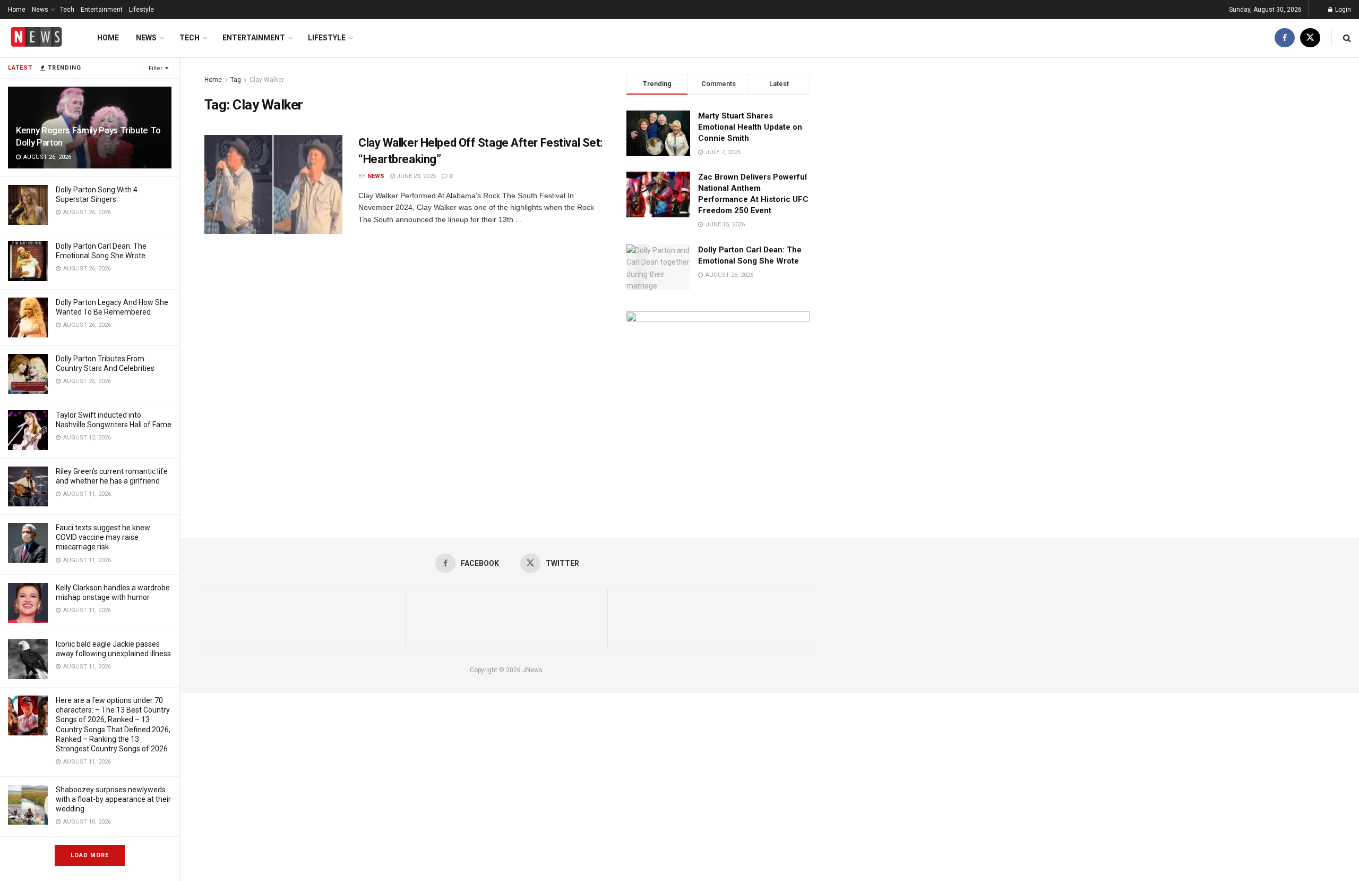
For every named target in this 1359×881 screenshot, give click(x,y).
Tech (67, 9)
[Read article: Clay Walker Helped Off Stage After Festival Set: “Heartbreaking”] (273, 184)
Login (1342, 9)
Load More (90, 855)
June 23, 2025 (415, 176)
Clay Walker (267, 79)
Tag (235, 79)
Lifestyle (141, 9)
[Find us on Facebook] (1285, 38)
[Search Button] (1347, 38)
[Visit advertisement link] (718, 403)
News (40, 9)
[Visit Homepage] (36, 38)
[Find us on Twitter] (1310, 38)
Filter (155, 68)
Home (16, 9)
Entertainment (102, 9)
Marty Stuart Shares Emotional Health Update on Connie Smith (750, 127)
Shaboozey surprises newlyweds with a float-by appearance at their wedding (113, 799)
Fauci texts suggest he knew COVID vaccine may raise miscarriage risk (103, 537)
